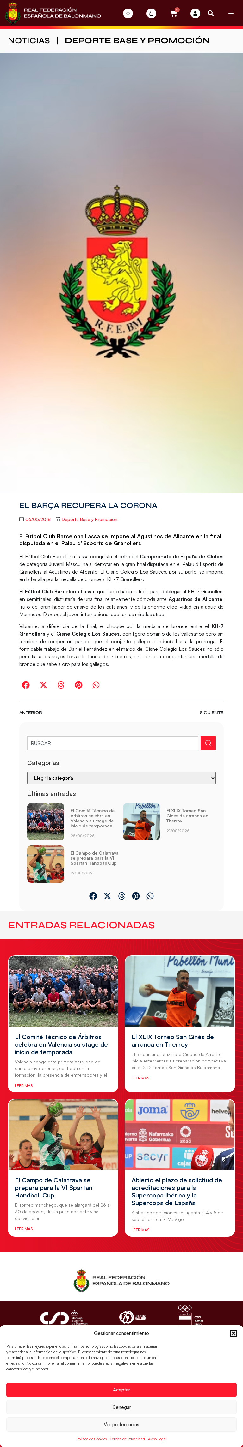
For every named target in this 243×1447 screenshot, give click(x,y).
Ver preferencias (121, 1424)
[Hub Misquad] (195, 13)
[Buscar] (208, 743)
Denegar (121, 1407)
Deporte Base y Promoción (137, 40)
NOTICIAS (29, 40)
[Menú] (230, 13)
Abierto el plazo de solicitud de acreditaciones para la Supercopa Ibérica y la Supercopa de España (177, 1191)
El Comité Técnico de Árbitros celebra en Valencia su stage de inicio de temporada (93, 818)
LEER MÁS (24, 1085)
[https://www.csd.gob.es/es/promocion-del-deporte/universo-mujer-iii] (132, 1317)
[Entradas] (128, 13)
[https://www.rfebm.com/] (53, 13)
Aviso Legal (157, 1439)
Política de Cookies (92, 1439)
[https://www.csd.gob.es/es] (64, 1317)
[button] (233, 1333)
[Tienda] (151, 13)
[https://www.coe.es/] (190, 1317)
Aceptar (121, 1390)
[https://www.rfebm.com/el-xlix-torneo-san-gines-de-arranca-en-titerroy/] (141, 823)
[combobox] (112, 743)
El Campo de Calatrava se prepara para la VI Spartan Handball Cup (95, 858)
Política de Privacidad (127, 1439)
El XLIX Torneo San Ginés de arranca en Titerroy (187, 815)
